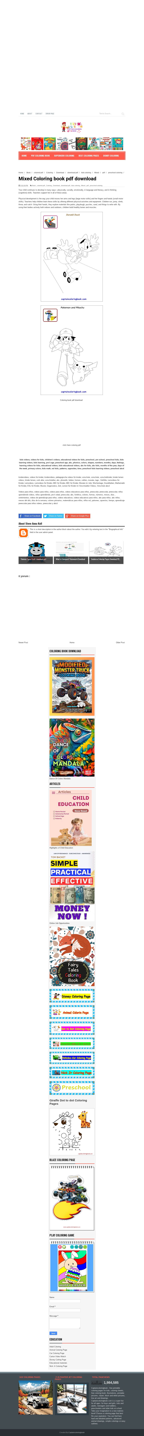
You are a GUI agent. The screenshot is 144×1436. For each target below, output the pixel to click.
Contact (39, 113)
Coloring (49, 185)
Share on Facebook (32, 516)
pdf (87, 185)
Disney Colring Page (58, 1360)
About (29, 113)
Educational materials (58, 1363)
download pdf (65, 185)
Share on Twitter (55, 516)
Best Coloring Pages (89, 155)
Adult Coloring (55, 1347)
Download (56, 185)
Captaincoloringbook (76, 1432)
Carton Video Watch (58, 1356)
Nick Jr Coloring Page (58, 1366)
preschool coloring (96, 185)
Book (34, 185)
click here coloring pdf (72, 445)
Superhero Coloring (64, 155)
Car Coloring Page (57, 1353)
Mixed (83, 185)
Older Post (120, 642)
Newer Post (23, 642)
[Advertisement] (72, 19)
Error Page (50, 113)
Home (22, 113)
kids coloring (75, 185)
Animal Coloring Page (58, 1350)
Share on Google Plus (80, 516)
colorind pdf (41, 185)
